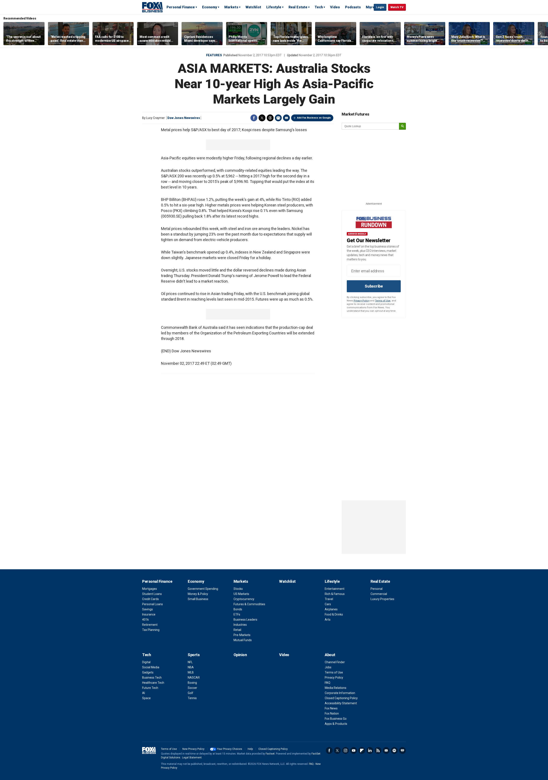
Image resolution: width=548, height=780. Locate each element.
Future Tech (150, 688)
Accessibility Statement (341, 703)
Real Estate (298, 7)
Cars (328, 604)
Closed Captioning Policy (341, 698)
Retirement (150, 624)
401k (145, 619)
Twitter (262, 117)
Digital (146, 662)
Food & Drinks (334, 614)
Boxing (192, 682)
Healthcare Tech (153, 682)
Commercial (379, 594)
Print (278, 117)
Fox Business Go (336, 718)
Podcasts (353, 7)
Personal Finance (181, 7)
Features (214, 55)
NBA (191, 667)
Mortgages (149, 588)
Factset (270, 753)
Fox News (331, 708)
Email (286, 117)
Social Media (150, 667)
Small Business (198, 599)
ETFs (237, 614)
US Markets (241, 594)
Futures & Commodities (249, 604)
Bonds (238, 609)
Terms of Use (382, 300)
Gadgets (147, 672)
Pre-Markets (242, 635)
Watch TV (397, 7)
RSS (378, 750)
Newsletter (386, 750)
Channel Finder (335, 662)
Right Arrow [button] (540, 33)
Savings (147, 609)
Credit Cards (150, 599)
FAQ (327, 682)
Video (335, 7)
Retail (237, 630)
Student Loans (152, 594)
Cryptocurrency (244, 599)
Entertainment (334, 588)
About (330, 654)
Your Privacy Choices (229, 748)
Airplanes (331, 609)
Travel (329, 599)
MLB (191, 672)
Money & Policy (198, 594)
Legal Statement (192, 757)
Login (380, 7)
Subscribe (374, 286)
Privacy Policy (361, 300)
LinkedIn (369, 750)
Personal (377, 588)
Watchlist (253, 7)
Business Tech (152, 677)
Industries (240, 624)
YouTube (353, 750)
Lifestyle (273, 7)
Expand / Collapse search (369, 7)
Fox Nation (332, 713)
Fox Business (152, 7)
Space (146, 698)
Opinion (240, 654)
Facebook (253, 117)
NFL (190, 662)
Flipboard (361, 750)
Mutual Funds (243, 640)
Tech (319, 7)
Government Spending (203, 588)
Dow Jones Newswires (183, 118)
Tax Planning (150, 630)
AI (143, 693)
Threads (270, 117)
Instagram (345, 750)
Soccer (192, 688)
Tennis (192, 698)
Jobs (328, 667)
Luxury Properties (382, 599)
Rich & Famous (335, 594)
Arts (328, 619)
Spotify (394, 750)
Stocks (238, 588)
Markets (231, 7)
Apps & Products (336, 723)
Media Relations (335, 688)
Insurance (148, 614)
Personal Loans (152, 604)
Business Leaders (245, 619)
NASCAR (194, 677)
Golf (190, 693)
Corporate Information (340, 693)
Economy (209, 7)
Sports (194, 654)
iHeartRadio (402, 750)
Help (250, 748)
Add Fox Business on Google (314, 117)
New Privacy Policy (193, 748)
